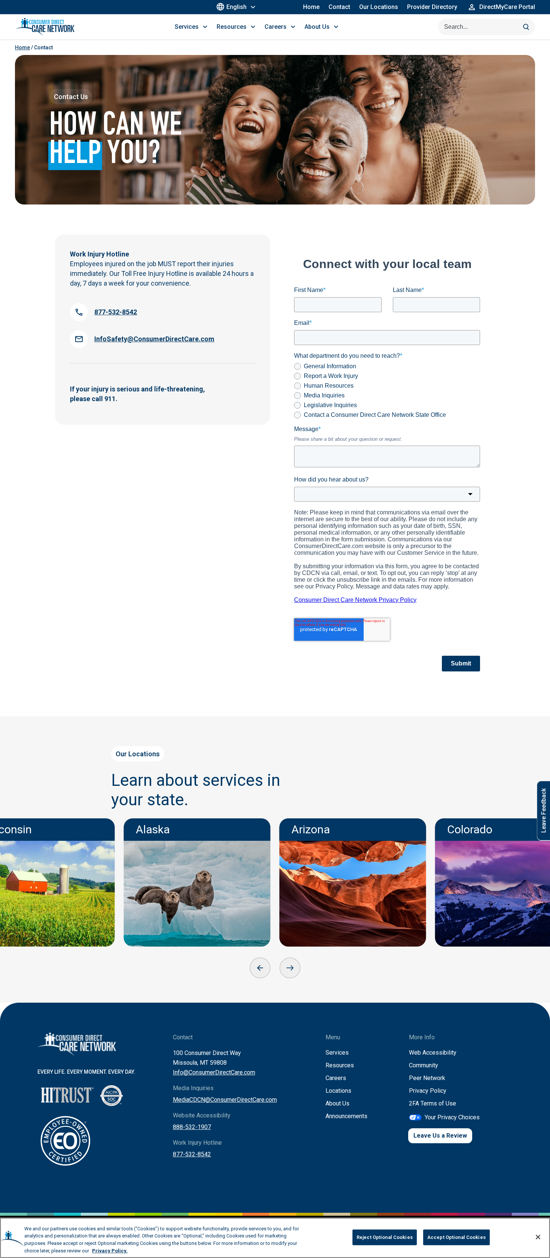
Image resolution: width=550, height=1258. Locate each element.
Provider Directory (432, 6)
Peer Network (427, 1078)
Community (423, 1065)
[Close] (538, 1237)
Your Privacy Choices (452, 1117)
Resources (340, 1065)
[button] (260, 967)
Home (311, 6)
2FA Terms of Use (432, 1103)
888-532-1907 (192, 1127)
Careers (336, 1078)
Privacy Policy (427, 1090)
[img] (197, 882)
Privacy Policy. (110, 1250)
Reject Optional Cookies (385, 1237)
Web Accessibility (432, 1052)
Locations (338, 1090)
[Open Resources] (252, 26)
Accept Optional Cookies (456, 1237)
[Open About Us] (335, 26)
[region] (275, 1238)
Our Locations (378, 6)
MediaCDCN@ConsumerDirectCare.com (225, 1099)
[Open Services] (205, 26)
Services (337, 1052)
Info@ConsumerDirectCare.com (214, 1072)
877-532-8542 (192, 1154)
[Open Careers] (292, 26)
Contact (339, 6)
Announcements (346, 1116)
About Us (337, 1103)
